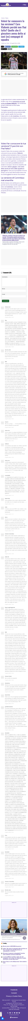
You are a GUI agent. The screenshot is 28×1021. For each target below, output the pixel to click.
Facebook (8, 46)
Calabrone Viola (5, 43)
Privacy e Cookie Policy (14, 996)
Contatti (14, 993)
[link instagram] (12, 1012)
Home (2, 18)
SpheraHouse (16, 1014)
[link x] (7, 1012)
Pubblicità (14, 990)
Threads (4, 48)
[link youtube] (14, 1012)
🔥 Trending (4, 943)
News (7, 18)
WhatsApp (15, 46)
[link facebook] (10, 1012)
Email (10, 48)
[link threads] (19, 1012)
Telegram (22, 46)
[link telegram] (17, 1012)
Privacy (0, 1014)
